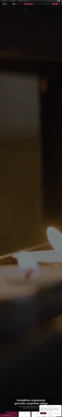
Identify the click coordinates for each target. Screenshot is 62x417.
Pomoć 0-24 (54, 3)
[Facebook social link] (57, 1)
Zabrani (49, 413)
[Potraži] (59, 4)
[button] (60, 406)
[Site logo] (5, 3)
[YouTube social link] (59, 1)
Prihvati (43, 413)
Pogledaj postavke (57, 413)
